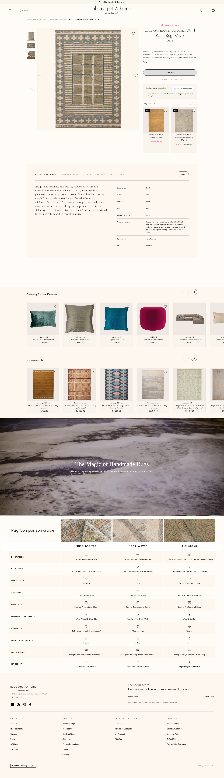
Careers (13, 734)
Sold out (170, 72)
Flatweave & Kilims (56, 19)
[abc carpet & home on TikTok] (30, 704)
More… (145, 62)
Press (12, 739)
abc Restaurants (16, 729)
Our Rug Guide (68, 734)
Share (183, 174)
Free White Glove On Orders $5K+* (112, 2)
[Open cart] (213, 10)
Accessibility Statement (176, 744)
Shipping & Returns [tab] (69, 174)
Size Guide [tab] (86, 174)
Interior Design (68, 723)
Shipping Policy (173, 734)
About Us (14, 723)
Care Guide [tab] (100, 174)
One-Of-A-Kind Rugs (40, 19)
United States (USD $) (23, 766)
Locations (14, 749)
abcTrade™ (67, 729)
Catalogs (66, 754)
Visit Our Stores (16, 697)
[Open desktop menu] (9, 10)
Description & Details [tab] (45, 174)
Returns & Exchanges (123, 729)
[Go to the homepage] (112, 12)
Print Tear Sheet (117, 174)
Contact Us (119, 723)
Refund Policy (172, 739)
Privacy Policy (173, 723)
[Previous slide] (31, 29)
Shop (29, 19)
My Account (120, 734)
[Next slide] (31, 89)
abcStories (66, 739)
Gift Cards (119, 739)
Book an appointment (184, 89)
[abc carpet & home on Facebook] (12, 704)
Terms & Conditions (175, 729)
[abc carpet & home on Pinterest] (18, 704)
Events (65, 749)
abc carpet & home (170, 25)
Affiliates (14, 744)
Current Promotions (70, 744)
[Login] (207, 10)
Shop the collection (151, 103)
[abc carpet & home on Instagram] (24, 704)
